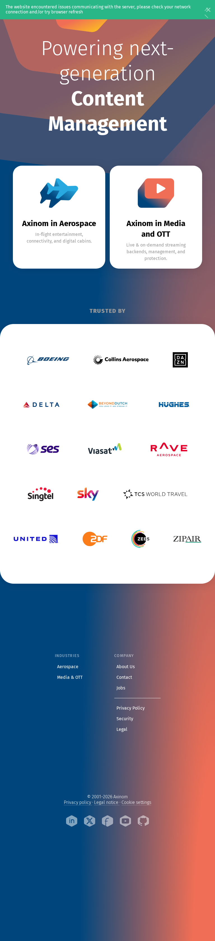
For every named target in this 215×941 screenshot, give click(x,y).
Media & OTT (70, 677)
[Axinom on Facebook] (107, 821)
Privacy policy (78, 802)
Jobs (121, 688)
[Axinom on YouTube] (125, 821)
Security (125, 718)
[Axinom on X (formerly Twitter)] (90, 821)
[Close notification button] (206, 9)
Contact (125, 677)
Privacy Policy (131, 708)
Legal (123, 729)
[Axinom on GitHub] (143, 821)
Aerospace (67, 666)
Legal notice (107, 802)
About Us (126, 666)
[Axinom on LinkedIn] (72, 821)
